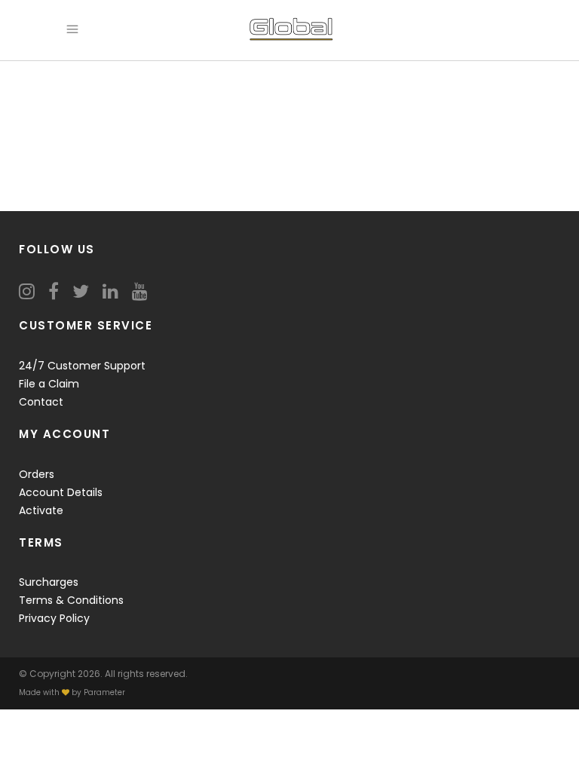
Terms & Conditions (71, 600)
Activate (41, 510)
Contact (41, 401)
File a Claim (49, 383)
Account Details (61, 492)
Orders (36, 474)
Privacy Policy (54, 618)
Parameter (104, 692)
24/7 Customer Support (82, 365)
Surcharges (48, 582)
